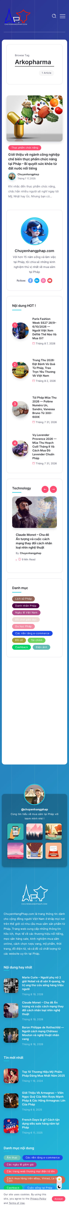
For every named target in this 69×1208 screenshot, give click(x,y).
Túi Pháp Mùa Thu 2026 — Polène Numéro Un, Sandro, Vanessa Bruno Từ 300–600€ (44, 407)
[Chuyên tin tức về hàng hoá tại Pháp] (17, 16)
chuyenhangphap (28, 174)
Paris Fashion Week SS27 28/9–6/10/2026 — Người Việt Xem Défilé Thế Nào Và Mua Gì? (44, 328)
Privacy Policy (38, 1198)
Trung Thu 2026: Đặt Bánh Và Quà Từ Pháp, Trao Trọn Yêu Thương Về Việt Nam (43, 367)
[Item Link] (34, 118)
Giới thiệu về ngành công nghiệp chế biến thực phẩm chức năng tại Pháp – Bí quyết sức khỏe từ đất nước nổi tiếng (34, 161)
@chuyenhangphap (34, 809)
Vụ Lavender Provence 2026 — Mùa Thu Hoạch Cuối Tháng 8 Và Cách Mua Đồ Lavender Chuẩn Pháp (44, 446)
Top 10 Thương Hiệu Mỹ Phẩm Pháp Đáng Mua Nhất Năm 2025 (43, 1073)
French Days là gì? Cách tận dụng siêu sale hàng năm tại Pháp (41, 1123)
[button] (45, 489)
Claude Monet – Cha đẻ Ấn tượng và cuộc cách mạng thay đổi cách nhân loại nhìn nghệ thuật (34, 541)
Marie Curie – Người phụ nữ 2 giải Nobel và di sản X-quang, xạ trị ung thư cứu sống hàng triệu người (43, 983)
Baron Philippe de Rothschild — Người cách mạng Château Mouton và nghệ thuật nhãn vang (43, 1033)
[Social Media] (30, 280)
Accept (58, 1198)
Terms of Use (17, 1203)
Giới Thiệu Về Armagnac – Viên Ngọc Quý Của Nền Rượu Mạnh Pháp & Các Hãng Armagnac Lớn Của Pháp (43, 1098)
